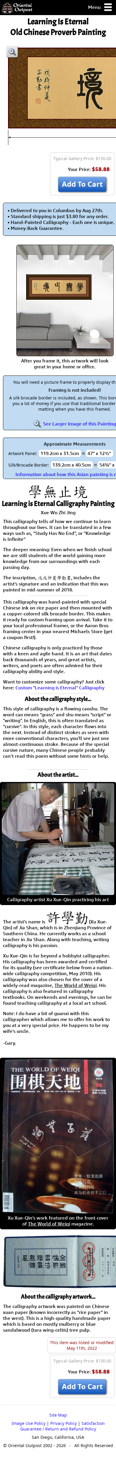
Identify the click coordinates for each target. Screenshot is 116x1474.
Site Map (58, 1415)
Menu (95, 7)
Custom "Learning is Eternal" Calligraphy (59, 688)
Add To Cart (82, 184)
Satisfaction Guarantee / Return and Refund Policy (62, 1426)
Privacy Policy (63, 1423)
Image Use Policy (29, 1423)
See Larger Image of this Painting (79, 424)
